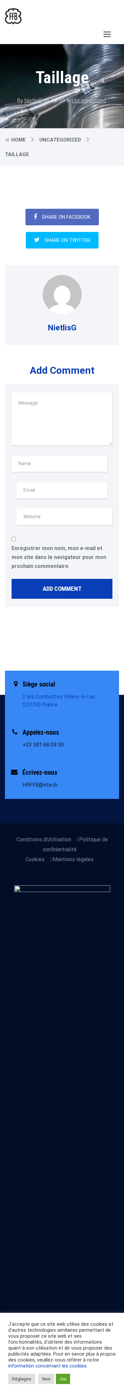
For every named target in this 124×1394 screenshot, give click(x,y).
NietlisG (33, 100)
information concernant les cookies (47, 1366)
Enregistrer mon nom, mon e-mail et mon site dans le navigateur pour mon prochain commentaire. (59, 557)
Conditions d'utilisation (44, 839)
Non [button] (46, 1378)
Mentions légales (73, 859)
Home (18, 140)
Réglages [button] (21, 1378)
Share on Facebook (66, 217)
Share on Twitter (67, 240)
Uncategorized (89, 100)
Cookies (35, 859)
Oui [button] (63, 1378)
